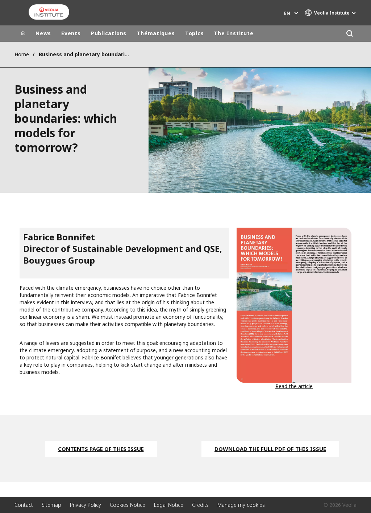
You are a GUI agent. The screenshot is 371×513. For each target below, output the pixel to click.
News (43, 33)
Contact (23, 504)
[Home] (23, 33)
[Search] (349, 33)
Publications (108, 33)
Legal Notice (168, 504)
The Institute (233, 33)
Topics (194, 33)
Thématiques (156, 33)
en (287, 13)
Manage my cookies (241, 504)
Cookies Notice (127, 504)
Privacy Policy (85, 504)
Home (21, 54)
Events (71, 33)
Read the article (294, 386)
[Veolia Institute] (49, 12)
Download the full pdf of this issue (270, 448)
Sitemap (51, 504)
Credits (200, 504)
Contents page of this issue (101, 448)
